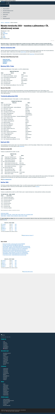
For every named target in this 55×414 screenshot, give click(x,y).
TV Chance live (5, 359)
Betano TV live (5, 358)
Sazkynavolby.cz (5, 346)
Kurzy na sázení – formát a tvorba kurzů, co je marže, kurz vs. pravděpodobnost (15, 248)
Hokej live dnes (5, 369)
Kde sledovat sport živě (7, 353)
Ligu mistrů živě (5, 372)
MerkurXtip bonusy (6, 388)
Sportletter (5, 342)
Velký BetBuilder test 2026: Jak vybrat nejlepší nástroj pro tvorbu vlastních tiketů (15, 253)
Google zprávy (5, 343)
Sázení (4, 383)
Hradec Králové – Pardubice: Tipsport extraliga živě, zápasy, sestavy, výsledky (14, 215)
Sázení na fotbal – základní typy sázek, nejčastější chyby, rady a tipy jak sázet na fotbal (16, 247)
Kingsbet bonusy (5, 394)
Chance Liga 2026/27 (6, 8)
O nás (4, 341)
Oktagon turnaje (5, 14)
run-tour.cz (37, 186)
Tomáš (4, 32)
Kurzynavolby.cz (5, 347)
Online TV (4, 355)
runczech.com (21, 146)
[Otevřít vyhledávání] (6, 2)
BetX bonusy (5, 389)
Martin (4, 37)
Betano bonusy (5, 386)
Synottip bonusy (5, 393)
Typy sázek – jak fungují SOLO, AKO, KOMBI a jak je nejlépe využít (13, 245)
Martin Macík (5, 33)
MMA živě (4, 374)
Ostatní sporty (7, 22)
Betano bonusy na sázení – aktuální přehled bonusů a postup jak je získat (14, 250)
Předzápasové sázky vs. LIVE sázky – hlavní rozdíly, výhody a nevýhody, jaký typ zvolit (16, 251)
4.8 (12, 228)
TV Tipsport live (5, 356)
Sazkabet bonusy (6, 391)
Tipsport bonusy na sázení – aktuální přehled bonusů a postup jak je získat (14, 254)
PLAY (15, 224)
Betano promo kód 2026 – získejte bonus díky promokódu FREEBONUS (14, 243)
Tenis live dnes (5, 370)
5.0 (12, 224)
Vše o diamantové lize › (7, 179)
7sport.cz (2, 22)
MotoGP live (5, 377)
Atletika (7, 213)
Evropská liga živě (6, 373)
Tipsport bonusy (5, 385)
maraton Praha (23, 51)
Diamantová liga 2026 (6, 12)
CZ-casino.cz (5, 345)
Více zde (5, 219)
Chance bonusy (5, 387)
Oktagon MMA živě (6, 375)
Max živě (4, 364)
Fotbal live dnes (5, 368)
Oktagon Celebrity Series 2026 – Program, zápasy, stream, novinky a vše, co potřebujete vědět (17, 214)
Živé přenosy (5, 354)
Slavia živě (4, 379)
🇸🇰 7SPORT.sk (5, 348)
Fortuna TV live (5, 360)
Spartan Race (32, 54)
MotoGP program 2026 (6, 18)
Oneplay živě (5, 361)
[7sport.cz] (2, 1)
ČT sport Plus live (6, 362)
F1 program (4, 16)
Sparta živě (5, 378)
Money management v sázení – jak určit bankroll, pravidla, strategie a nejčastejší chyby (16, 246)
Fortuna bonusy (5, 392)
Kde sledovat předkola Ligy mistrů (8, 10)
